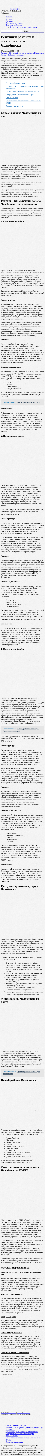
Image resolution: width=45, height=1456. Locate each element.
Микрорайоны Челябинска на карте (20, 95)
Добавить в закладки (16, 55)
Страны (9, 19)
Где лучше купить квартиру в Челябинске (22, 91)
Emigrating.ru (15, 9)
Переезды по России (14, 25)
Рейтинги (9, 21)
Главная (9, 17)
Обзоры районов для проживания (23, 27)
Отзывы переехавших (14, 1442)
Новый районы (12, 98)
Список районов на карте (16, 83)
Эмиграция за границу (14, 23)
